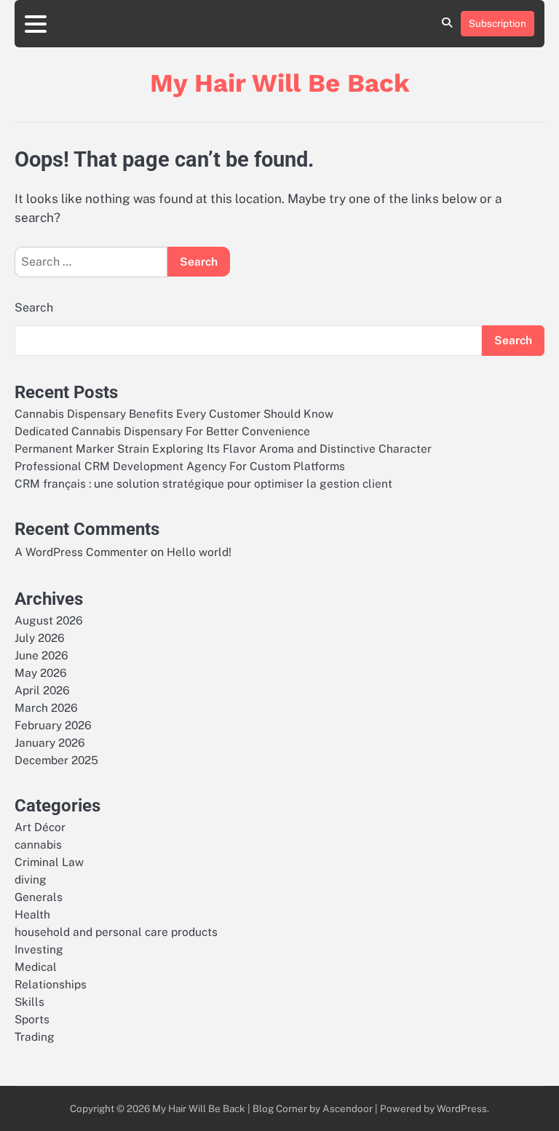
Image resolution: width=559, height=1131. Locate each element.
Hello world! (199, 551)
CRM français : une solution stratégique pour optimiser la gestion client (203, 483)
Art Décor (40, 826)
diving (31, 879)
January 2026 (50, 742)
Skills (29, 1001)
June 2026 (41, 655)
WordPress (462, 1108)
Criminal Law (49, 861)
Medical (36, 966)
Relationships (51, 984)
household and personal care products (116, 931)
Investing (39, 949)
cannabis (38, 844)
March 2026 (46, 707)
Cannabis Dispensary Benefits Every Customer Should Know (174, 413)
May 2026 (41, 672)
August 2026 (49, 620)
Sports (32, 1018)
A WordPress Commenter (81, 551)
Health (32, 914)
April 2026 (42, 690)
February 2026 (53, 724)
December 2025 (56, 759)
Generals (39, 896)
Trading (35, 1036)
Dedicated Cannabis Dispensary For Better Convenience (162, 430)
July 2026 (40, 637)
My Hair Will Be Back (280, 83)
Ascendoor (347, 1108)
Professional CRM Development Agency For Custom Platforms (180, 465)
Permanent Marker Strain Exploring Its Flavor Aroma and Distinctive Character (223, 448)
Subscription (497, 23)
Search (34, 307)
